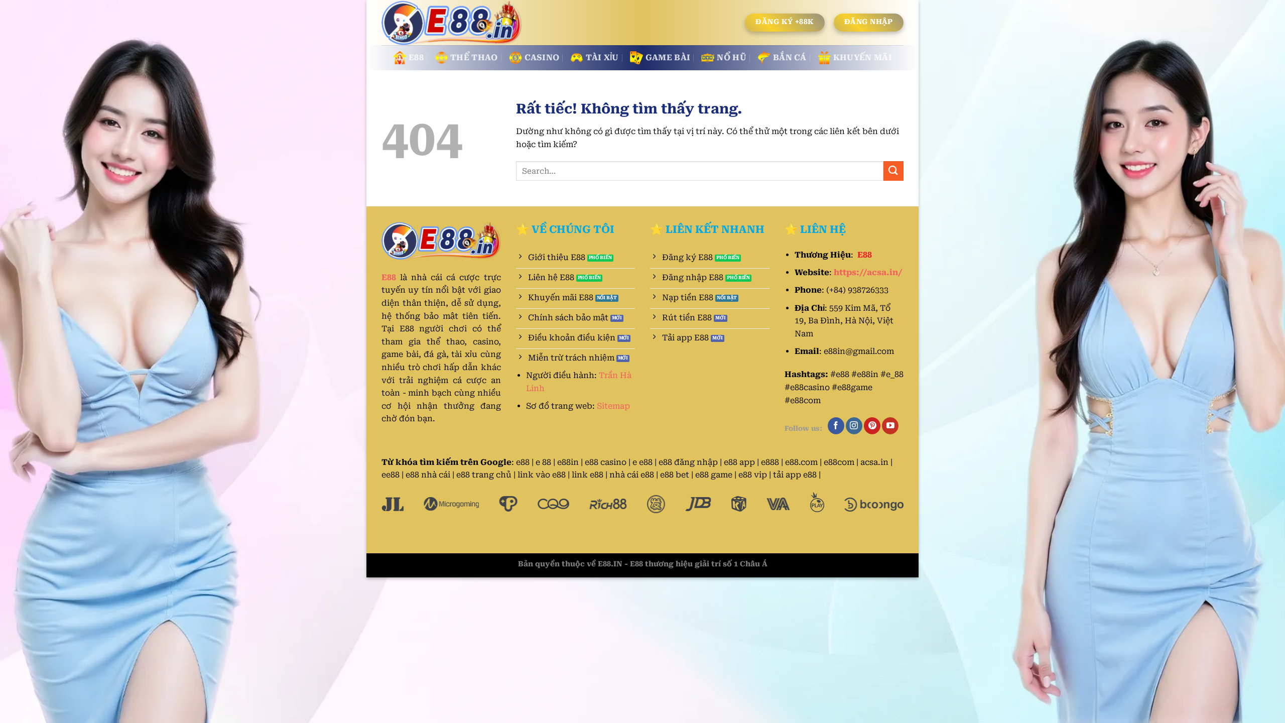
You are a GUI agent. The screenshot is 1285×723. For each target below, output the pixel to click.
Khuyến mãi (862, 57)
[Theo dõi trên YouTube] (890, 425)
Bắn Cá (790, 57)
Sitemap (613, 406)
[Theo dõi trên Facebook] (836, 425)
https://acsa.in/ (868, 272)
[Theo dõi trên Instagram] (854, 425)
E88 (416, 57)
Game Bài (668, 57)
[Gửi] (893, 171)
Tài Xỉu (602, 57)
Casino (542, 57)
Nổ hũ (731, 57)
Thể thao (474, 57)
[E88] (452, 23)
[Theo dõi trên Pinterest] (872, 425)
